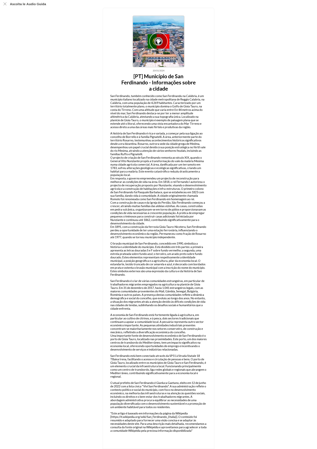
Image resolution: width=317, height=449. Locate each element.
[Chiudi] (4, 3)
